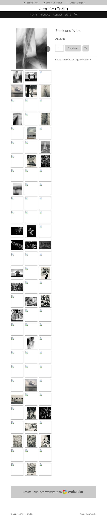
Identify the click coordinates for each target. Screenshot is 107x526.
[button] (17, 77)
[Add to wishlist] (85, 48)
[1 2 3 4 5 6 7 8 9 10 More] (59, 48)
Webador (92, 514)
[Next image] (47, 49)
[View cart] (75, 14)
